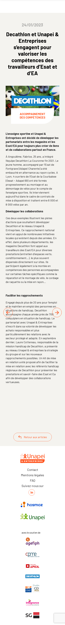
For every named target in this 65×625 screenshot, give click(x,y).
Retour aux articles (35, 437)
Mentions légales (32, 475)
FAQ (32, 480)
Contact (32, 470)
